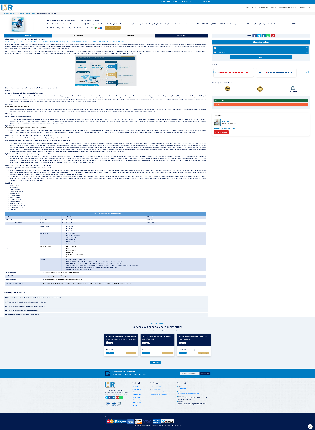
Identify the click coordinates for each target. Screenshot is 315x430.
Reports (33, 13)
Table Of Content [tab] (78, 35)
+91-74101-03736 (166, 1)
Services (273, 7)
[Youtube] (117, 397)
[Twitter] (259, 35)
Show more (155, 362)
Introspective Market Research (145, 425)
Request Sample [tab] (181, 35)
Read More (109, 353)
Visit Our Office (207, 1)
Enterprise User (262, 52)
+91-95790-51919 (176, 1)
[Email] (273, 35)
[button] (214, 72)
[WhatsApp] (268, 35)
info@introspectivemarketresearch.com (188, 393)
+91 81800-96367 (182, 388)
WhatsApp (233, 128)
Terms (135, 405)
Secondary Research (156, 389)
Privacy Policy (137, 400)
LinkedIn (217, 128)
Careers (135, 392)
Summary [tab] (28, 35)
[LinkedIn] (264, 35)
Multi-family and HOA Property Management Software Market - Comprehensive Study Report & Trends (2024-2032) (121, 339)
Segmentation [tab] (130, 35)
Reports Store (263, 7)
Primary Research (156, 387)
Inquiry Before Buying (221, 132)
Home (248, 7)
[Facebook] (254, 35)
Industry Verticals (284, 7)
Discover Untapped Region (113, 27)
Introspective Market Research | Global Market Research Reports (17, 13)
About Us (254, 7)
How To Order (137, 394)
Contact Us (136, 397)
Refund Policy (137, 402)
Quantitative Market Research (159, 392)
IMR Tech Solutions (176, 425)
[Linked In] (113, 397)
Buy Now (261, 57)
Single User (262, 48)
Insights (293, 7)
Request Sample (219, 100)
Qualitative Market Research (159, 394)
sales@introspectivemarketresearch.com (192, 1)
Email (225, 128)
